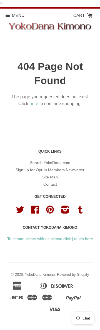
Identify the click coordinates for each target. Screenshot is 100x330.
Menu (18, 15)
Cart (79, 15)
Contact (50, 184)
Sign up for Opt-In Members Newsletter (50, 170)
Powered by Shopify (73, 274)
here (33, 103)
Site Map (50, 177)
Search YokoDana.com (50, 162)
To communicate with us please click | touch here (50, 239)
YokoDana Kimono (40, 274)
